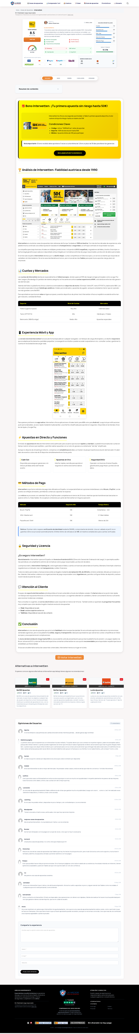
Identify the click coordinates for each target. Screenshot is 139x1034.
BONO (58, 78)
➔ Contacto (93, 1004)
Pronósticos (106, 3)
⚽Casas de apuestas (35, 3)
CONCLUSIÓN (80, 78)
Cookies (109, 1006)
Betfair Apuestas (60, 690)
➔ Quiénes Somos (95, 1001)
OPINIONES (91, 78)
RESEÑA (69, 78)
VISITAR (32, 39)
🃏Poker (78, 3)
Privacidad (92, 1008)
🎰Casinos (67, 3)
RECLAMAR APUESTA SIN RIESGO (70, 153)
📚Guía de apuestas (91, 3)
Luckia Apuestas (96, 690)
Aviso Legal (93, 1006)
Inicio (17, 10)
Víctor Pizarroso (54, 23)
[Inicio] (16, 3)
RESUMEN (47, 78)
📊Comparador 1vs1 (53, 3)
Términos (110, 1008)
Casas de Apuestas (27, 10)
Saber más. (70, 15)
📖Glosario (118, 3)
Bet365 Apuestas (23, 690)
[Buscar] (127, 3)
